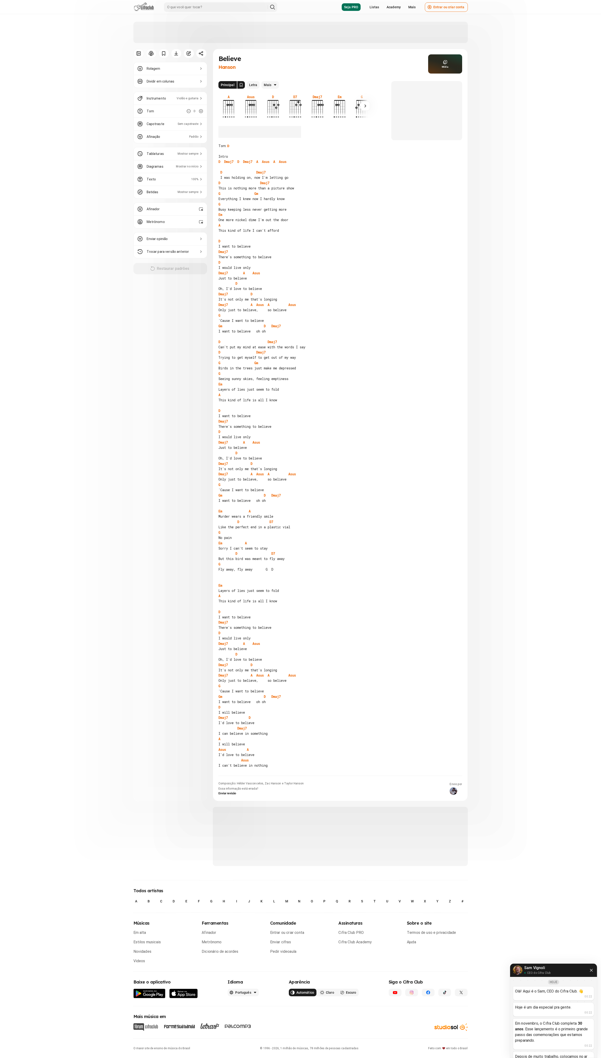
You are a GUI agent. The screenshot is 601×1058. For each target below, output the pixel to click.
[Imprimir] (151, 53)
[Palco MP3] (238, 1026)
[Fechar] (591, 970)
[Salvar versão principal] (241, 85)
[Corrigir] (188, 53)
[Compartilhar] (201, 53)
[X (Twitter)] (461, 992)
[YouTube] (395, 992)
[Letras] (209, 1026)
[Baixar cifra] (176, 53)
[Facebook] (428, 992)
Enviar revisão (227, 793)
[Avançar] (365, 106)
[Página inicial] (143, 7)
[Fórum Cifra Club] (145, 1027)
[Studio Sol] (451, 1027)
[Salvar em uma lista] (163, 53)
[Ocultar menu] (138, 53)
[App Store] (183, 993)
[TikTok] (444, 992)
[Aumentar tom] (201, 111)
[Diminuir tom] (188, 111)
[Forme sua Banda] (179, 1026)
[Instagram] (411, 992)
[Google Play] (149, 993)
